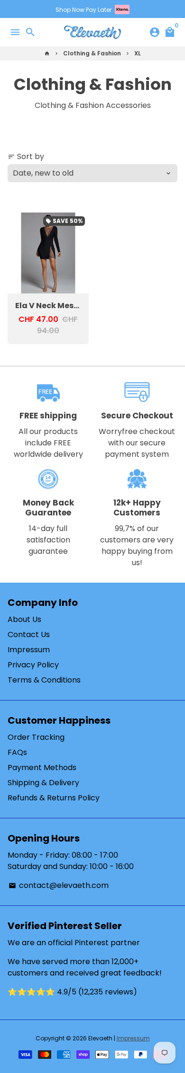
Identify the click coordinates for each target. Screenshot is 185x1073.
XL (137, 53)
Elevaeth (100, 1038)
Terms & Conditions (44, 679)
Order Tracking (36, 737)
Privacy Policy (33, 664)
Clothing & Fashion (92, 53)
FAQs (17, 752)
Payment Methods (42, 767)
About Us (24, 619)
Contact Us (29, 634)
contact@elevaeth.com (59, 885)
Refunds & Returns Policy (54, 797)
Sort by (26, 156)
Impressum (29, 649)
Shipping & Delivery (43, 782)
